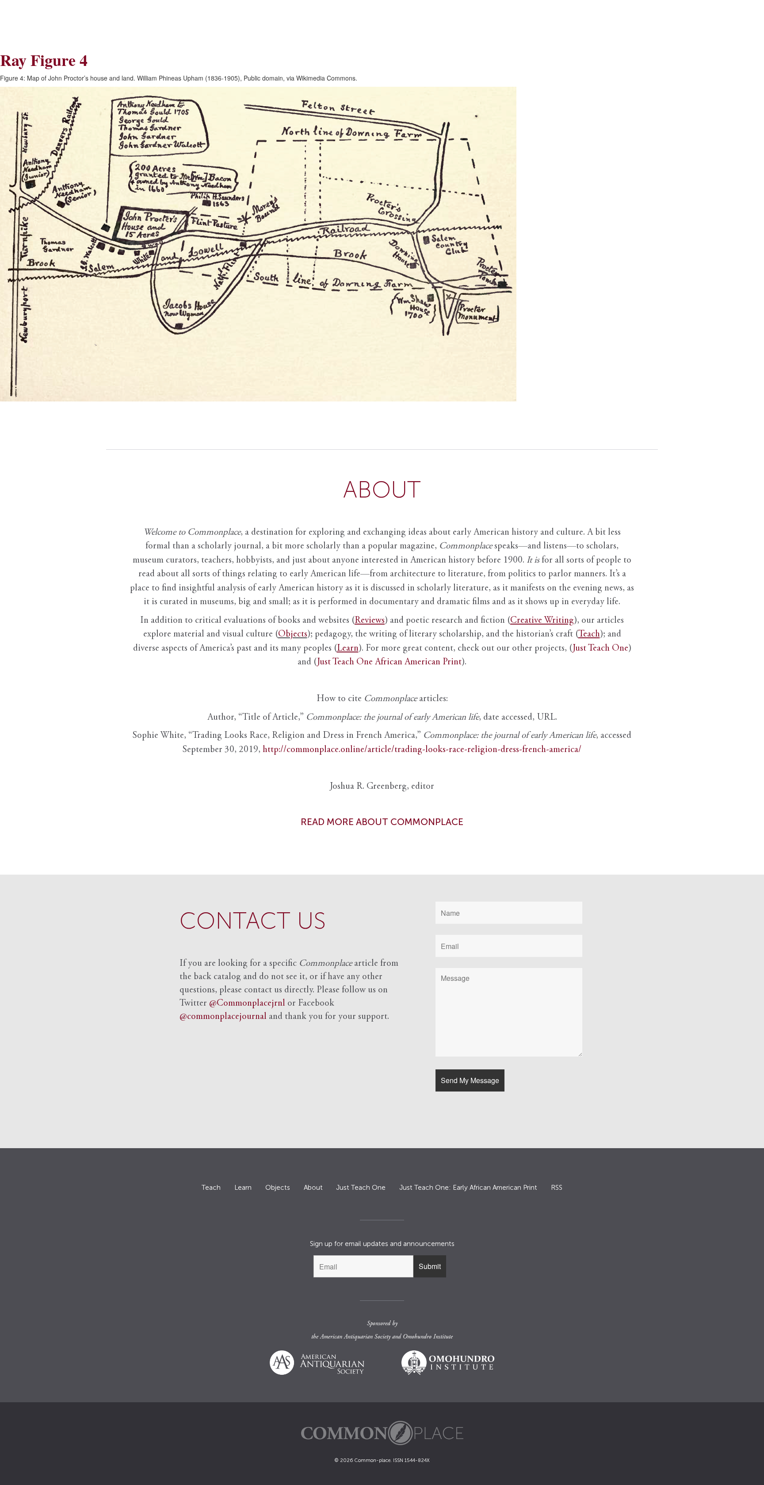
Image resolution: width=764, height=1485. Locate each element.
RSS (556, 1188)
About (313, 1188)
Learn (243, 1188)
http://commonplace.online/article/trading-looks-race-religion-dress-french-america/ (422, 750)
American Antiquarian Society (355, 1337)
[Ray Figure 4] (382, 244)
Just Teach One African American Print (389, 662)
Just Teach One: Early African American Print (468, 1188)
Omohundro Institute (428, 1337)
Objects (292, 634)
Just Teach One (600, 648)
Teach (211, 1188)
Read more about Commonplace (382, 821)
